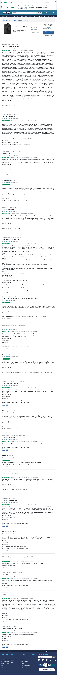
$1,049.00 (33, 24)
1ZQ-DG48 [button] (29, 651)
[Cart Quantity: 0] (46, 12)
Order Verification (14, 667)
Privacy (22, 659)
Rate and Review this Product (48, 32)
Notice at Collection (25, 667)
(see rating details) (47, 28)
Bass (9, 16)
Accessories (50, 16)
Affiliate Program (4, 667)
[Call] (54, 12)
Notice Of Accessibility (25, 665)
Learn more (47, 2)
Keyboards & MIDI (15, 16)
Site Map (3, 670)
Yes (3, 110)
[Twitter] (50, 660)
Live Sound (34, 16)
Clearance (54, 16)
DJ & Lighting (43, 16)
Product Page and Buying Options (48, 36)
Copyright (23, 663)
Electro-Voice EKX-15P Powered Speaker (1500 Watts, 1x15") (19, 24)
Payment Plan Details (5, 659)
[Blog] (39, 660)
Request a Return (14, 656)
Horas (32, 659)
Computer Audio (28, 16)
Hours (2, 665)
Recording (21, 16)
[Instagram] (47, 660)
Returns (22, 656)
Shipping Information (5, 661)
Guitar (6, 16)
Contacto (33, 656)
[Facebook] (43, 660)
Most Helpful (50, 42)
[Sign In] (50, 12)
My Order (13, 662)
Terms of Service (24, 661)
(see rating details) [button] (14, 48)
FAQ (2, 656)
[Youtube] (55, 660)
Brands (2, 16)
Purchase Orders (14, 664)
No (7, 110)
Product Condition (5, 663)
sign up (53, 657)
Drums (39, 16)
